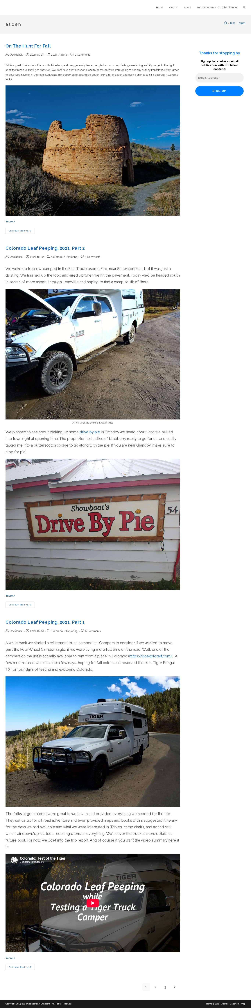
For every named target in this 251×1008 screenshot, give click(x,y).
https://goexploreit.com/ (151, 656)
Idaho (63, 54)
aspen (242, 23)
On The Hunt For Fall (28, 46)
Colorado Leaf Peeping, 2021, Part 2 (45, 248)
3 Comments (92, 256)
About (224, 1003)
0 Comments (82, 54)
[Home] (225, 23)
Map (243, 1003)
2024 (54, 54)
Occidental (16, 54)
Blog (217, 1003)
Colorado (57, 256)
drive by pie (90, 432)
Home (209, 1003)
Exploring (71, 256)
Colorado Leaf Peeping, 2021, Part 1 (45, 622)
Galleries (234, 1003)
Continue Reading (22, 231)
